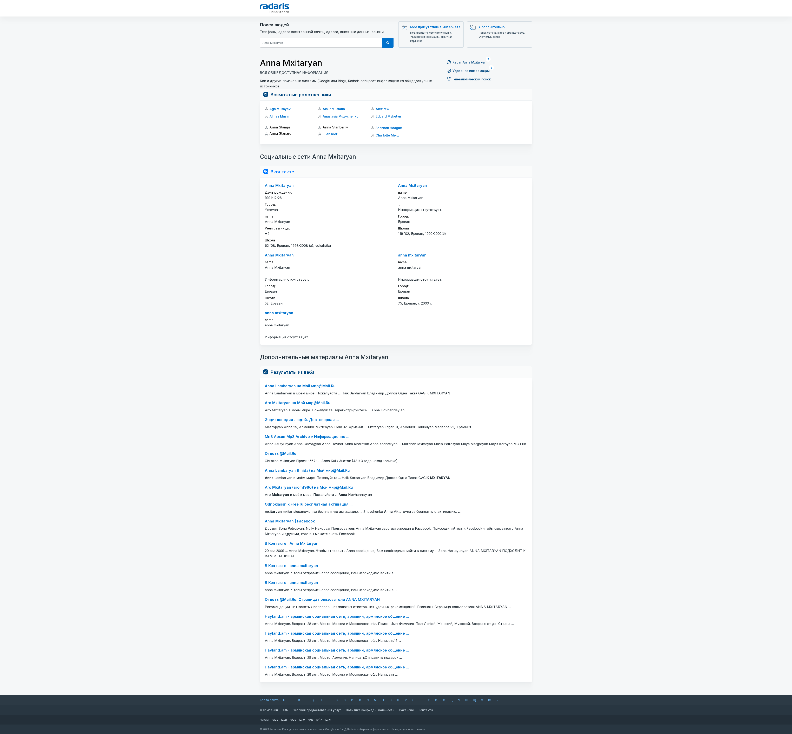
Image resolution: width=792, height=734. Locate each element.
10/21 (284, 719)
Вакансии (406, 710)
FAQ (285, 710)
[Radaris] (274, 6)
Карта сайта (269, 700)
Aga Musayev (280, 109)
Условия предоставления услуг (317, 710)
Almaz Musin (279, 116)
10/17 (319, 719)
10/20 (292, 719)
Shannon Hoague (389, 128)
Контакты (426, 710)
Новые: (264, 719)
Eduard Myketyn (388, 116)
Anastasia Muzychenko (340, 116)
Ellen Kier (330, 134)
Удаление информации (471, 71)
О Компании (269, 710)
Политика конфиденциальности (370, 710)
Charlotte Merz (387, 135)
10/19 (302, 719)
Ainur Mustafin (334, 109)
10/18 (310, 719)
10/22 (274, 719)
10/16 (328, 719)
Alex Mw (382, 109)
